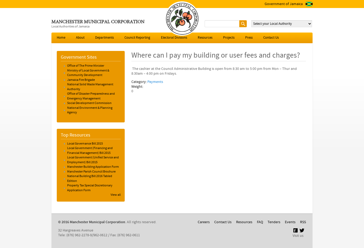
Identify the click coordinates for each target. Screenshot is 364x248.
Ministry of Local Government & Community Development (88, 73)
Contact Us (271, 37)
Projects (228, 37)
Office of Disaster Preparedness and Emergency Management (91, 96)
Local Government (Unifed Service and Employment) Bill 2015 (93, 160)
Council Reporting (137, 37)
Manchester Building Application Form (93, 167)
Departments (104, 37)
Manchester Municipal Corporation (97, 22)
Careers (204, 222)
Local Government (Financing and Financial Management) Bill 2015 (90, 150)
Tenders (274, 222)
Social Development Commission (89, 103)
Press (249, 37)
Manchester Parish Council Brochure (91, 172)
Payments (155, 81)
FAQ (260, 222)
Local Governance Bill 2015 (85, 144)
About (80, 37)
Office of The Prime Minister (85, 66)
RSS (303, 222)
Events (290, 222)
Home (61, 37)
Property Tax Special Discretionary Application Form (89, 188)
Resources (205, 37)
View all (116, 195)
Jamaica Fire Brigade (81, 80)
